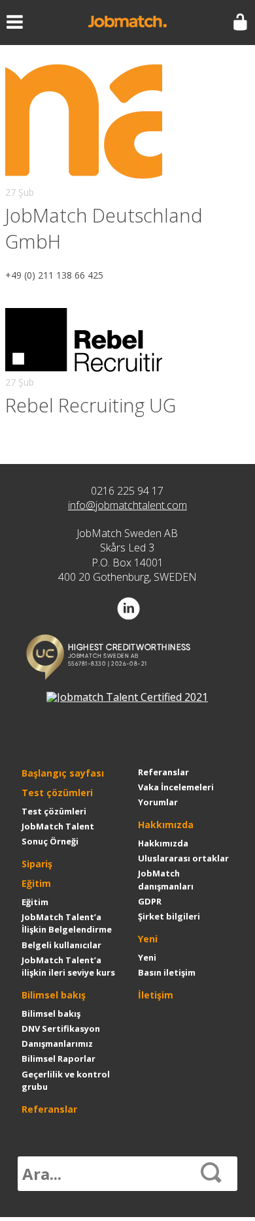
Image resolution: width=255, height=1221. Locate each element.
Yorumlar (158, 802)
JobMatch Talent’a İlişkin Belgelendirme (67, 923)
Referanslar (49, 1109)
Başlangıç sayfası (63, 773)
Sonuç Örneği (50, 841)
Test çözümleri (57, 792)
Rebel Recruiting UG (90, 405)
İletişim (155, 995)
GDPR (150, 901)
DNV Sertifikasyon (61, 1028)
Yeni (148, 939)
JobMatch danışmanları (166, 879)
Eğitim (36, 883)
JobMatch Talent (58, 826)
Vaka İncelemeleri (176, 787)
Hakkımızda (166, 824)
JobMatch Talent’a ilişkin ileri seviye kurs (68, 966)
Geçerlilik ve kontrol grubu (66, 1080)
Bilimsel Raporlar (58, 1058)
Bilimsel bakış (54, 995)
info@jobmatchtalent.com (127, 505)
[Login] (240, 22)
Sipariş (37, 864)
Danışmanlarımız (57, 1043)
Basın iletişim (167, 972)
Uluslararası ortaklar (183, 858)
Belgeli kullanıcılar (61, 945)
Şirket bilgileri (169, 916)
